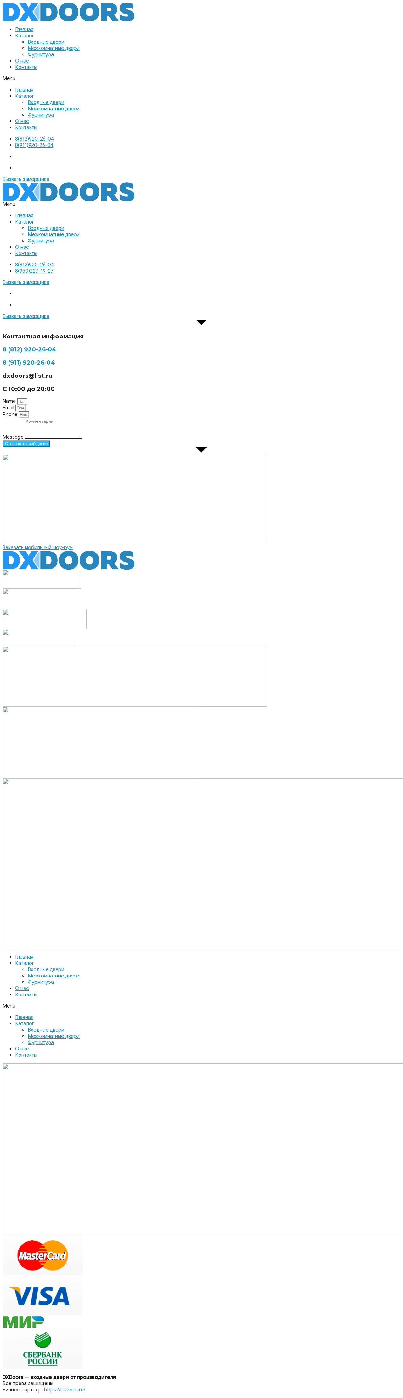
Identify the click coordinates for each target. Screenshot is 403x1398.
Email (9, 408)
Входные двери (46, 42)
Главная (24, 29)
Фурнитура (41, 55)
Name (10, 401)
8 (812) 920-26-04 (29, 349)
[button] (201, 78)
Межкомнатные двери (54, 48)
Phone (11, 414)
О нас (22, 61)
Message (14, 437)
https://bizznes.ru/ (64, 1390)
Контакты (26, 67)
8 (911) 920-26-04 (29, 362)
